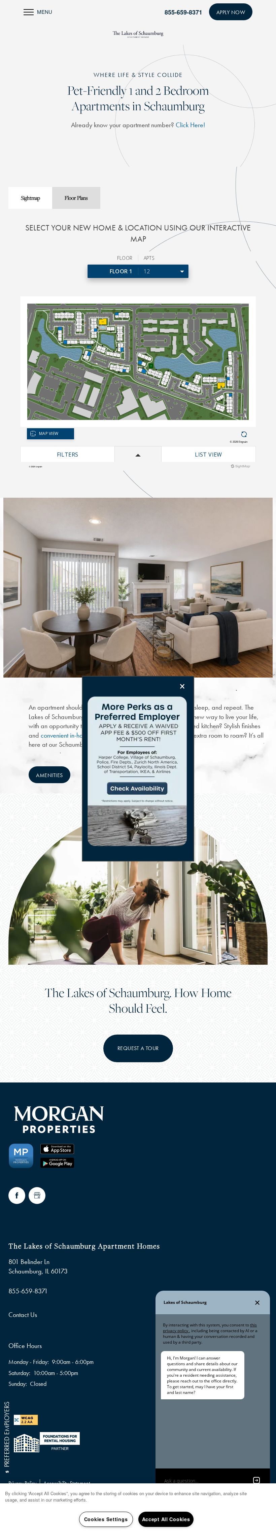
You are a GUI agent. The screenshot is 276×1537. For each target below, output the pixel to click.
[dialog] (138, 768)
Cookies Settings (106, 1519)
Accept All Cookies (166, 1519)
